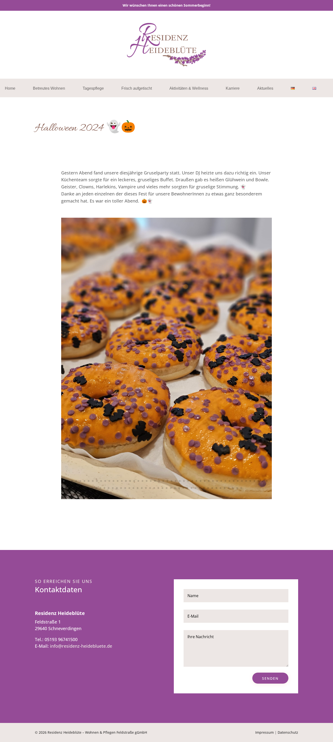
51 (92, 488)
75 (191, 488)
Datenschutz (288, 732)
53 (100, 488)
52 (96, 488)
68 (162, 488)
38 (217, 481)
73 (183, 488)
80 (212, 488)
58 (121, 488)
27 (171, 481)
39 (221, 481)
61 (133, 488)
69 (166, 488)
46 (250, 481)
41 (229, 481)
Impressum (264, 732)
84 (229, 488)
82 (220, 488)
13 (113, 481)
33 (196, 481)
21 (146, 481)
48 (258, 481)
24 (159, 481)
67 (158, 488)
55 (108, 488)
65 (150, 488)
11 (105, 481)
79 (208, 488)
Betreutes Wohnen (49, 88)
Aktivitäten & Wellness (188, 88)
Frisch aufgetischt (136, 88)
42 (234, 481)
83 (224, 488)
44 (242, 481)
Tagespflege (93, 88)
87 (241, 488)
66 (154, 488)
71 (175, 488)
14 (117, 481)
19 (138, 481)
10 (101, 481)
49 (263, 481)
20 (142, 481)
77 (200, 488)
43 (238, 481)
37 (213, 481)
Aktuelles (265, 88)
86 (237, 488)
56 (113, 488)
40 (225, 481)
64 (146, 488)
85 (233, 488)
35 (205, 481)
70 (171, 488)
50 (267, 481)
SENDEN (270, 678)
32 (192, 481)
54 (104, 488)
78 (204, 488)
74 (187, 488)
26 (167, 481)
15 (122, 481)
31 (188, 481)
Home (10, 88)
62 (137, 488)
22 (151, 481)
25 (163, 481)
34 (200, 481)
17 (130, 481)
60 (129, 488)
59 (125, 488)
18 (134, 481)
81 (216, 488)
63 (142, 488)
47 (254, 481)
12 (109, 481)
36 (209, 481)
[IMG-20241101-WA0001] (166, 497)
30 (184, 481)
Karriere (233, 88)
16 (126, 481)
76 (195, 488)
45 (246, 481)
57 (117, 488)
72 (179, 488)
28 (175, 481)
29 (180, 481)
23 (155, 481)
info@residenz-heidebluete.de (81, 646)
